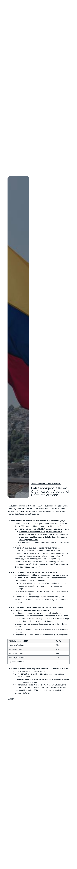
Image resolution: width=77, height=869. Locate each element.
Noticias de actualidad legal (46, 483)
